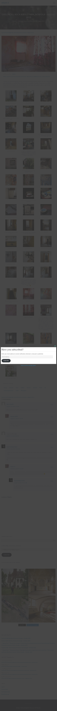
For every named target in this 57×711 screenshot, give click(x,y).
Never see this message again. (28, 365)
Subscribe (6, 360)
